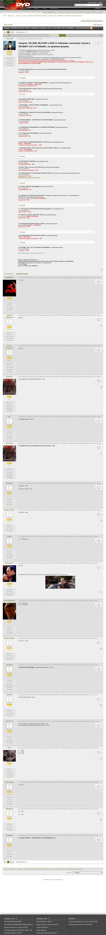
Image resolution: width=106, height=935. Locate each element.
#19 (101, 819)
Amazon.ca (63, 13)
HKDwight (9, 483)
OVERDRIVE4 (9, 277)
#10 (101, 547)
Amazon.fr (83, 13)
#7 (101, 453)
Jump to (69, 872)
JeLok (9, 536)
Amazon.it (88, 13)
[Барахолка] (11, 15)
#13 (101, 648)
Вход (100, 2)
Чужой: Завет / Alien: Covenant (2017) (47, 933)
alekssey (8, 694)
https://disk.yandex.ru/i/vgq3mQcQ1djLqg (29, 177)
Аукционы (18, 15)
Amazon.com (55, 13)
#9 (101, 520)
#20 (101, 846)
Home (4, 15)
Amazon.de (77, 13)
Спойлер (23, 77)
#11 (101, 592)
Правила (45, 13)
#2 (101, 288)
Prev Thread (8, 25)
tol (9, 416)
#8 (101, 494)
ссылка (40, 38)
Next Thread (97, 25)
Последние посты (10, 918)
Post (101, 35)
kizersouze (9, 563)
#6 (101, 427)
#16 (101, 731)
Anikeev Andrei (8, 510)
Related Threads (22, 274)
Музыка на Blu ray (41, 930)
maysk (8, 721)
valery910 (9, 665)
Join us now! (92, 2)
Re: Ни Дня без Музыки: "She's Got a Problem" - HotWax (19, 930)
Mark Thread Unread (86, 21)
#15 (101, 705)
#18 (101, 792)
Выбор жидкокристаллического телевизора (80, 924)
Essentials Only (54, 35)
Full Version (62, 35)
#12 (101, 611)
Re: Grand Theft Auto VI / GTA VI (13, 921)
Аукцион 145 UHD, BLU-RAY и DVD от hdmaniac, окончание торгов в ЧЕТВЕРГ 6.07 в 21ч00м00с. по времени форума (52, 15)
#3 (101, 325)
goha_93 (8, 376)
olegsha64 (9, 835)
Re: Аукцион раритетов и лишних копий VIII (16, 927)
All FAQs (72, 918)
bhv (9, 748)
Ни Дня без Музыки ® (42, 927)
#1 (101, 269)
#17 (101, 758)
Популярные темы (42, 918)
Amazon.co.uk (69, 13)
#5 (101, 387)
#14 (101, 675)
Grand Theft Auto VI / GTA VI (44, 921)
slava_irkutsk (9, 782)
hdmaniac (9, 38)
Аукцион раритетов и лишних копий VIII (47, 924)
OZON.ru (101, 13)
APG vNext (49, 879)
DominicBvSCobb (9, 600)
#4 (101, 356)
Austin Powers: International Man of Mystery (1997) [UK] (19, 924)
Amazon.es (94, 13)
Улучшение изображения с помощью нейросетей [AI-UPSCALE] (86, 921)
